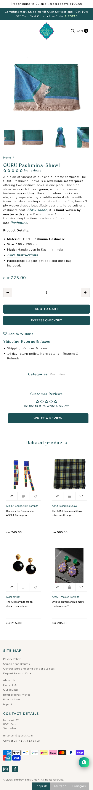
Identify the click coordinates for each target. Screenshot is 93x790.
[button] (13, 170)
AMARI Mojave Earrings (65, 597)
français (79, 786)
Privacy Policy (12, 659)
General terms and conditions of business (29, 668)
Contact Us (10, 685)
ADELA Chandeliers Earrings (22, 506)
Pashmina (18, 222)
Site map (12, 651)
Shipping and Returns (16, 664)
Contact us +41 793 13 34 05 (21, 740)
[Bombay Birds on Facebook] (15, 769)
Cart (82, 31)
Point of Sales (11, 699)
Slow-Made (37, 210)
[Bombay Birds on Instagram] (5, 769)
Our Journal (10, 689)
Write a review (48, 418)
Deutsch (60, 786)
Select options (23, 496)
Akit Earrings (13, 597)
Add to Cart (69, 496)
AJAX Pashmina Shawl (64, 506)
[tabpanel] (46, 86)
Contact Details (21, 714)
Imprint (7, 704)
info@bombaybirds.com (18, 735)
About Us (9, 680)
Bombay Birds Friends (16, 694)
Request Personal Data (17, 673)
